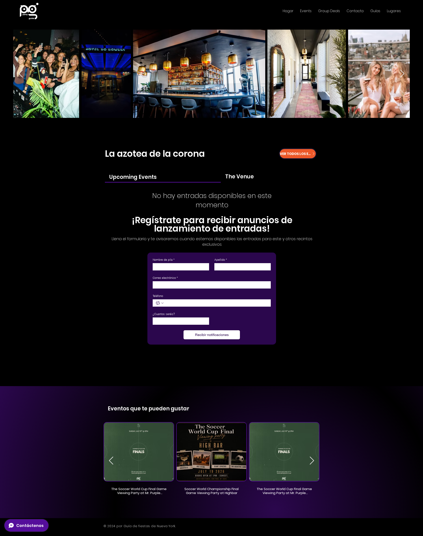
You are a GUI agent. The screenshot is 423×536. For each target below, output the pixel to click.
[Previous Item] (20, 74)
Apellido (220, 259)
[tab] (163, 177)
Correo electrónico (165, 277)
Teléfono (158, 296)
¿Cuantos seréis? (164, 314)
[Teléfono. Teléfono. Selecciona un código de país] (159, 303)
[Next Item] (402, 74)
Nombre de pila (163, 259)
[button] (306, 11)
